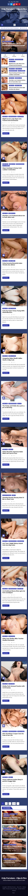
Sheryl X (10, 777)
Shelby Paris (11, 683)
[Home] (2, 25)
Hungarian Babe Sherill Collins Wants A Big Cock (12, 359)
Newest (5, 56)
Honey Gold (11, 68)
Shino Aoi (11, 449)
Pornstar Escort (16, 39)
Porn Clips (11, 59)
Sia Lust (19, 403)
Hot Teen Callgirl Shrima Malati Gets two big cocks (12, 544)
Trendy (22, 56)
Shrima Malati (21, 541)
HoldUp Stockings (7, 495)
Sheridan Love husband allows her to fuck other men (13, 216)
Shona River (20, 588)
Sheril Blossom (12, 308)
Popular (14, 56)
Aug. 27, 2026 (7, 122)
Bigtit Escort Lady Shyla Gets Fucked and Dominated (11, 119)
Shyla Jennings (21, 70)
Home (13, 892)
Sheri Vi (13, 495)
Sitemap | (14, 890)
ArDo (13, 122)
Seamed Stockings (7, 41)
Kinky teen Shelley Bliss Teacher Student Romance (12, 639)
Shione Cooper (21, 731)
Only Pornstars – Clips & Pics (14, 9)
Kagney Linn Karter (7, 39)
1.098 (13, 803)
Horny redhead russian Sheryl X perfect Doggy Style (12, 780)
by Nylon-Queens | (21, 888)
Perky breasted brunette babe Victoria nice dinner (12, 264)
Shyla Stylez (12, 61)
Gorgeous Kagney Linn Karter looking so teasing (12, 44)
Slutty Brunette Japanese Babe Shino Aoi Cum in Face (12, 452)
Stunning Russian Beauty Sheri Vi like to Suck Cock (13, 498)
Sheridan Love (12, 213)
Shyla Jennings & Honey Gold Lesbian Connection (12, 169)
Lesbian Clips (18, 68)
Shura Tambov (18, 85)
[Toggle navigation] (14, 25)
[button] (26, 24)
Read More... (6, 133)
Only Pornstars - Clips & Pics (13, 878)
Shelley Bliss (12, 636)
